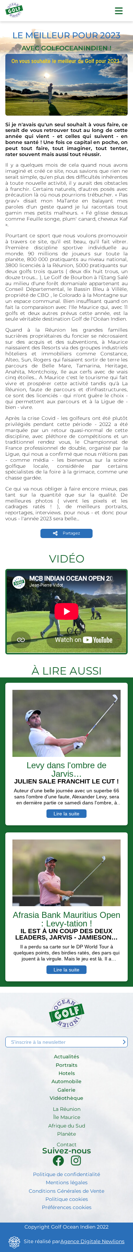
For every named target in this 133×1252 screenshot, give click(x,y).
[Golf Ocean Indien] (14, 13)
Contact (67, 1144)
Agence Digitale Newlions (92, 1241)
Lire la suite (66, 813)
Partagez (71, 533)
